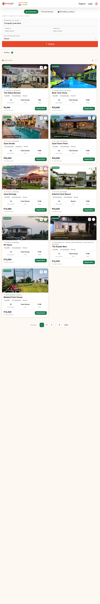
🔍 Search (50, 44)
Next (66, 325)
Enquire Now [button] (40, 108)
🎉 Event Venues (47, 12)
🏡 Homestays (31, 12)
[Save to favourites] (45, 67)
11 (59, 325)
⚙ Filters (8, 52)
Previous (33, 325)
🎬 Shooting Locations (66, 12)
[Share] (41, 67)
